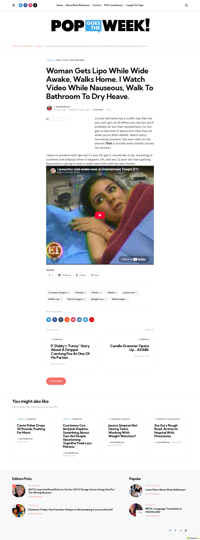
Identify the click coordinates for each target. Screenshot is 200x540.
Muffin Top (54, 299)
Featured (125, 419)
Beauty (51, 60)
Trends (65, 60)
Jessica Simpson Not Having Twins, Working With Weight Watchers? (122, 430)
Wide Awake (119, 299)
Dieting (80, 292)
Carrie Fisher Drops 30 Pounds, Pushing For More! (31, 428)
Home (60, 5)
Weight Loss (98, 299)
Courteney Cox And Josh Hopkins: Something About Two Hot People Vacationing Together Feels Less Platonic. (77, 436)
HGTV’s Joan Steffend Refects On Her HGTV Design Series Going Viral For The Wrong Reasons (71, 491)
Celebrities (58, 339)
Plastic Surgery (76, 299)
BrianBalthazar (63, 106)
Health (112, 292)
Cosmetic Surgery (58, 292)
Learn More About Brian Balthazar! (165, 489)
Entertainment (173, 419)
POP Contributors (113, 5)
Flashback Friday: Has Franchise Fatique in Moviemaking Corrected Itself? (70, 509)
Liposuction (130, 292)
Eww (59, 60)
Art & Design (35, 485)
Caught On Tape (134, 5)
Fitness (97, 292)
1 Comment (98, 109)
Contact (96, 5)
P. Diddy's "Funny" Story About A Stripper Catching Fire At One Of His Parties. (70, 352)
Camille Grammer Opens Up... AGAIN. (129, 348)
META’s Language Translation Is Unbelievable (163, 510)
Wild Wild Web (77, 60)
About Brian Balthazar (77, 5)
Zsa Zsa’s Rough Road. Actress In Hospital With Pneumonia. (166, 430)
